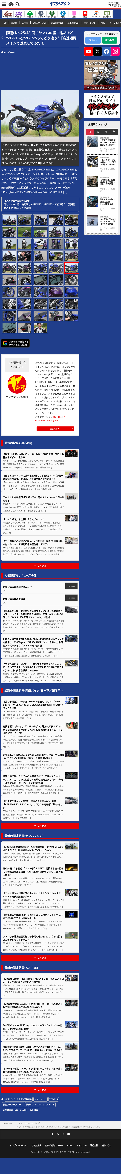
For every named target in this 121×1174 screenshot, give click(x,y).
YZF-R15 (53, 1099)
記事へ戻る (117, 6)
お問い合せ (106, 1145)
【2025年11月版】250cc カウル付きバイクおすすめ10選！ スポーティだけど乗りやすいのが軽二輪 (33, 980)
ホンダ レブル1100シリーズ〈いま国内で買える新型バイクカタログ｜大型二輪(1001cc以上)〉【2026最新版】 (108, 221)
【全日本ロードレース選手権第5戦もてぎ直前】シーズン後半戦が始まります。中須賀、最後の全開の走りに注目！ (33, 477)
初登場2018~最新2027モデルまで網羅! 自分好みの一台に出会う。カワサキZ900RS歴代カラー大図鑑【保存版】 (33, 756)
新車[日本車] (57, 22)
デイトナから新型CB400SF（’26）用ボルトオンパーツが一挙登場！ (33, 499)
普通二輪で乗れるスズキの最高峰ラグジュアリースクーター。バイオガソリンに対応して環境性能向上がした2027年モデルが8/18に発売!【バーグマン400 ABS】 (33, 779)
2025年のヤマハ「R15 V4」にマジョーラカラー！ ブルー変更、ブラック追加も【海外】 (32, 1027)
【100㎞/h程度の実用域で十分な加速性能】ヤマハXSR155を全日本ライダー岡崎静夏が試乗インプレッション (33, 848)
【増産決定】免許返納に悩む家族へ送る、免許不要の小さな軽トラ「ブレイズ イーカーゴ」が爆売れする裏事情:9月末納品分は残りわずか (107, 182)
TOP (4, 22)
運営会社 (94, 1145)
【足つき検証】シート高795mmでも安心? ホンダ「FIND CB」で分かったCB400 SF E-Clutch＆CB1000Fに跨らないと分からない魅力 (33, 705)
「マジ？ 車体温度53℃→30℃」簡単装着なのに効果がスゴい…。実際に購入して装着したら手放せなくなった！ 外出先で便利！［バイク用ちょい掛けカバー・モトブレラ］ (108, 142)
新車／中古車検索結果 (14, 599)
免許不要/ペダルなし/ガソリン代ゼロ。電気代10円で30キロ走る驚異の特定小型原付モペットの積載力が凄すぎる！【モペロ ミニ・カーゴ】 (33, 729)
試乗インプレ (90, 22)
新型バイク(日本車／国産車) (19, 1099)
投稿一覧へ (54, 428)
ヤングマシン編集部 (107, 170)
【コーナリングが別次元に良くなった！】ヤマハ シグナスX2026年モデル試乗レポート (32, 895)
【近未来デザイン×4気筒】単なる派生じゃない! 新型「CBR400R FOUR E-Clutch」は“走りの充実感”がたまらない (33, 804)
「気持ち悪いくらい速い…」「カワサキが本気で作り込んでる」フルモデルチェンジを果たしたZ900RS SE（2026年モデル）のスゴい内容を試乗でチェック (33, 667)
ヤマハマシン (40, 1099)
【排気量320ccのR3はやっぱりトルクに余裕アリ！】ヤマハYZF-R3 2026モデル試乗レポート (33, 916)
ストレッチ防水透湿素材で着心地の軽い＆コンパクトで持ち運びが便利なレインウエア (33, 938)
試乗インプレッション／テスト (40, 1104)
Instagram (52, 420)
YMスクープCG (39, 22)
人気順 (25, 22)
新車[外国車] (73, 22)
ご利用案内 (36, 1145)
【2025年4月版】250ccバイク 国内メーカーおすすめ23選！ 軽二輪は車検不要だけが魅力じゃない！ (32, 1070)
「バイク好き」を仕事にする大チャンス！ (24, 519)
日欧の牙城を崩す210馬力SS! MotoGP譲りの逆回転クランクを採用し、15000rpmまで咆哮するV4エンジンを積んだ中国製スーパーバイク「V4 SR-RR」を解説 (33, 642)
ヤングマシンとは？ (19, 1145)
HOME (9, 1123)
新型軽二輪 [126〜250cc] (15, 1109)
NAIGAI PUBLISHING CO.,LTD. (58, 1152)
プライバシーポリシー (76, 1145)
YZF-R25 (34, 1109)
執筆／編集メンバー (54, 1145)
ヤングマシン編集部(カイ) (107, 150)
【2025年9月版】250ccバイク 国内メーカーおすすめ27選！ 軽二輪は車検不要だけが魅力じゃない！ (32, 1005)
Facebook (40, 420)
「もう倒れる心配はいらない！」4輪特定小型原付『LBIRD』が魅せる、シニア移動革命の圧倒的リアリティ (33, 542)
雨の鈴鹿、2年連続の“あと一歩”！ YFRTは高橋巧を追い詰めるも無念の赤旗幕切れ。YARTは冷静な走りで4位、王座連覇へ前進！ (33, 871)
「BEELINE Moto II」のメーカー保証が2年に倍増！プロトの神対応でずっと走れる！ (33, 455)
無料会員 (109, 40)
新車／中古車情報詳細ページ (17, 587)
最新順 (14, 22)
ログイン (93, 40)
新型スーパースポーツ (13, 1104)
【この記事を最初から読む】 (39, 204)
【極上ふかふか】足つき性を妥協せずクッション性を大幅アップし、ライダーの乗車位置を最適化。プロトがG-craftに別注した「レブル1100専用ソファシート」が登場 (33, 614)
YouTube (57, 416)
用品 (103, 22)
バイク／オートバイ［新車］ (29, 1123)
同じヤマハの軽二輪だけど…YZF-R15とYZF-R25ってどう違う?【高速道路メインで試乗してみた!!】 (59, 1126)
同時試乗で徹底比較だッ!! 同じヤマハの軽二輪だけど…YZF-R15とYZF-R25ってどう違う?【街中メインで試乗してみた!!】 (33, 1048)
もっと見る (40, 566)
